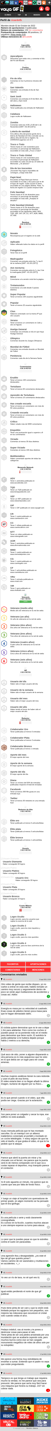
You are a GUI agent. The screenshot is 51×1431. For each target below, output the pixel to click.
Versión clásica (32, 1428)
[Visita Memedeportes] (42, 1401)
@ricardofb (27, 37)
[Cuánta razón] (7, 3)
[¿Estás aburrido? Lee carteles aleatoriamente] (26, 15)
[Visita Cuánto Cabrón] (42, 1415)
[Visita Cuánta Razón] (25, 1401)
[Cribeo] (35, 3)
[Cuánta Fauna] (44, 3)
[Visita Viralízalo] (8, 1401)
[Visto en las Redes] (16, 3)
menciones (38, 970)
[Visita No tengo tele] (42, 1423)
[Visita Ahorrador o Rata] (25, 1423)
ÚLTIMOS (8, 15)
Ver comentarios (36, 30)
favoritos (12, 964)
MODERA (37, 15)
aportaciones (38, 964)
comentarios (12, 970)
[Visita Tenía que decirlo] (25, 1415)
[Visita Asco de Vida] (8, 1408)
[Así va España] (21, 3)
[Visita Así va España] (25, 1408)
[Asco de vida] (3, 3)
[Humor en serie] (39, 3)
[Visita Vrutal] (8, 1423)
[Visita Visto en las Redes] (8, 1415)
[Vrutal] (30, 3)
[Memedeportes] (12, 3)
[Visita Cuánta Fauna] (42, 1408)
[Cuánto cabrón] (25, 3)
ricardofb (9, 979)
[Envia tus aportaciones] (48, 15)
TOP (19, 15)
